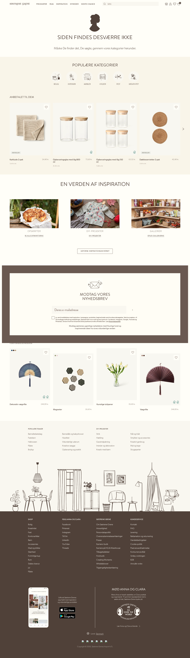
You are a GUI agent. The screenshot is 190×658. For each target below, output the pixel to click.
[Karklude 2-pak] (30, 129)
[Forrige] (11, 214)
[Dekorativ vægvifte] (30, 374)
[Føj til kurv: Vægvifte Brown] (177, 413)
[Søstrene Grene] (20, 4)
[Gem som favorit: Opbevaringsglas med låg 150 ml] (133, 107)
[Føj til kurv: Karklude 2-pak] (47, 163)
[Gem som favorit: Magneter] (89, 357)
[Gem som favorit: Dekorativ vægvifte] (46, 352)
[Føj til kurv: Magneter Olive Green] (90, 413)
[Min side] (170, 4)
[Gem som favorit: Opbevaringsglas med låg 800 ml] (89, 107)
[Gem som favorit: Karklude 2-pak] (46, 107)
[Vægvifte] (160, 379)
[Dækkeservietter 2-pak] (160, 129)
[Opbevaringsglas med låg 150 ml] (116, 129)
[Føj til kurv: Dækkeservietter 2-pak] (177, 163)
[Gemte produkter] (174, 4)
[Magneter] (73, 379)
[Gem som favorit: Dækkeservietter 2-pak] (176, 107)
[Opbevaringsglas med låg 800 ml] (73, 129)
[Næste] (183, 129)
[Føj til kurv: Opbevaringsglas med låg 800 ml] (90, 163)
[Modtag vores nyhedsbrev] (132, 310)
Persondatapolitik (114, 321)
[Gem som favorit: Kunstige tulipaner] (132, 352)
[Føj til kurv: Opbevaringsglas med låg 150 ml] (133, 163)
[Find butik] (166, 4)
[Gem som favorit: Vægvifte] (176, 357)
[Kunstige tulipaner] (117, 374)
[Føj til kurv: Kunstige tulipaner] (133, 408)
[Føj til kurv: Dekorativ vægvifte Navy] (46, 408)
